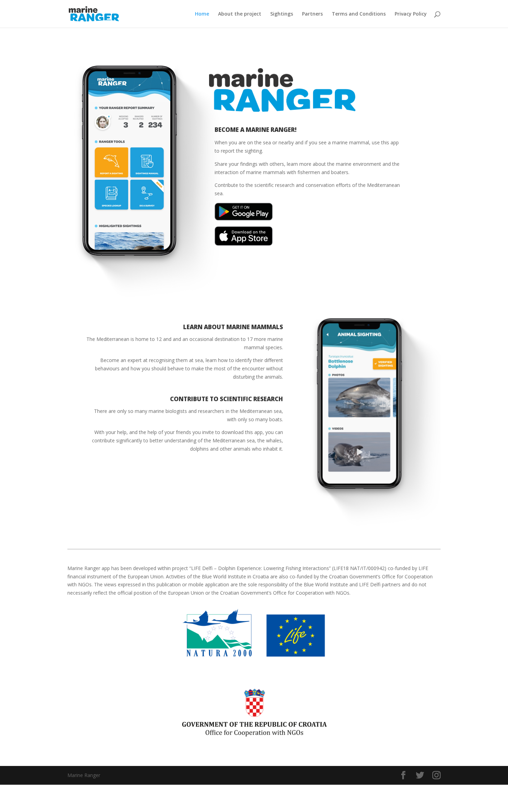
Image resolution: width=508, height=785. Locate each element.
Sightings (281, 14)
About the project (239, 14)
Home (202, 14)
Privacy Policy (411, 14)
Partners (312, 14)
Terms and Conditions (359, 14)
